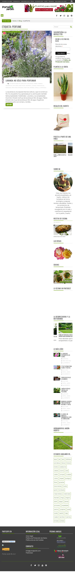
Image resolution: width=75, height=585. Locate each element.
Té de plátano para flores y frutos (66, 367)
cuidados (68, 474)
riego (66, 513)
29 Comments (66, 385)
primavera (57, 505)
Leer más (9, 104)
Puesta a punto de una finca (62, 137)
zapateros (43, 87)
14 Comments (66, 362)
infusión (15, 85)
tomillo (37, 87)
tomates (56, 521)
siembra (68, 517)
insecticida (22, 85)
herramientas (57, 486)
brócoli (69, 463)
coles (66, 470)
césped (62, 478)
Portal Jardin (66, 372)
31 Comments (66, 398)
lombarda (61, 490)
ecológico (68, 478)
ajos (63, 459)
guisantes (61, 482)
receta (56, 513)
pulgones (62, 509)
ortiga (62, 497)
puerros (56, 509)
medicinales (40, 85)
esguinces (30, 83)
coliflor (56, 474)
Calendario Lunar (39, 1)
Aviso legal (29, 536)
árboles (62, 521)
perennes (8, 87)
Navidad (56, 497)
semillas (62, 517)
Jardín (9, 31)
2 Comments (66, 425)
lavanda (33, 85)
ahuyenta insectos (14, 83)
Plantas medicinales (16, 31)
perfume (26, 87)
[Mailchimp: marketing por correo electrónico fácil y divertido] (68, 55)
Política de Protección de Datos (36, 538)
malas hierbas (58, 494)
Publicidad (29, 553)
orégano (67, 497)
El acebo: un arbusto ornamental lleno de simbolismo (66, 416)
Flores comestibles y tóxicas (27, 1)
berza (63, 463)
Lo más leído (58, 349)
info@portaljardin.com (33, 551)
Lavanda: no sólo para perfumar (21, 80)
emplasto (24, 83)
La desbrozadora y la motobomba (62, 317)
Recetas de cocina (60, 218)
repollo (61, 513)
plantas (66, 501)
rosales (56, 517)
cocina (62, 470)
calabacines (63, 467)
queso (68, 509)
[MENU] (2, 15)
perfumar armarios (18, 87)
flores (55, 482)
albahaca (68, 459)
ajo (59, 459)
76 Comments (66, 374)
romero (32, 87)
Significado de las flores (60, 1)
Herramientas (16, 1)
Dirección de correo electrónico (61, 45)
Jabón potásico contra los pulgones (65, 390)
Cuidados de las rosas (7, 1)
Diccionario (51, 1)
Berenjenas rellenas (59, 228)
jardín (55, 490)
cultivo (56, 478)
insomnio (28, 85)
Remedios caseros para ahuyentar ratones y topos (66, 402)
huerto (65, 486)
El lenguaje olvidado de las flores (65, 355)
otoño (55, 501)
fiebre (35, 83)
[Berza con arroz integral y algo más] (63, 237)
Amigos (45, 1)
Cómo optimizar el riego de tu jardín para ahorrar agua (64, 335)
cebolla (56, 470)
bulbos (56, 467)
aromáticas (57, 463)
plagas (61, 501)
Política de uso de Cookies (35, 540)
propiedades (65, 505)
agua (55, 459)
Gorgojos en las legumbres (66, 378)
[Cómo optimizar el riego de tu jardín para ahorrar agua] (65, 328)
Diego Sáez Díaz (66, 360)
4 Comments (66, 410)
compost (62, 474)
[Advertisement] (64, 303)
